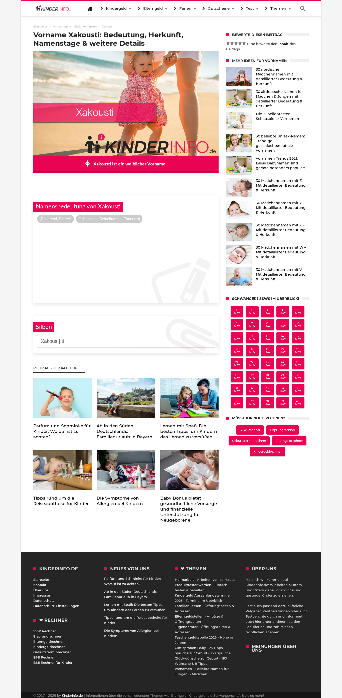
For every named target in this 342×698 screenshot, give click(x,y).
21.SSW (237, 364)
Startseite (41, 580)
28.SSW (267, 377)
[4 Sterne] (240, 43)
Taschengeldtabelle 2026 (196, 637)
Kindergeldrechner (267, 451)
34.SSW (283, 390)
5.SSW (298, 312)
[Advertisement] (126, 263)
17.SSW (252, 351)
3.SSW (267, 312)
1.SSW (237, 312)
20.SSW (298, 351)
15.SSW (298, 338)
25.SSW (298, 364)
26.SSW (237, 377)
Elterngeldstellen (189, 616)
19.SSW (283, 351)
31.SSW (237, 390)
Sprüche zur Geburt (191, 653)
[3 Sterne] (236, 43)
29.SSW (283, 377)
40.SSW (298, 403)
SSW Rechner (250, 430)
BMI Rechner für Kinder (52, 663)
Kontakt (39, 585)
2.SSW (252, 312)
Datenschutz (44, 601)
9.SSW (283, 325)
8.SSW (267, 325)
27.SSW (252, 377)
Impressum (43, 595)
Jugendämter (186, 627)
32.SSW (252, 390)
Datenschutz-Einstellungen (56, 606)
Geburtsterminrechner (249, 441)
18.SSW (267, 351)
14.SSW (283, 338)
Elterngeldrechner (289, 441)
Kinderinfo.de (72, 696)
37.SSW (252, 403)
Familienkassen (188, 606)
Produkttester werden (193, 585)
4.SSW (283, 312)
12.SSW (252, 338)
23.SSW (267, 364)
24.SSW (283, 364)
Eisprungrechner (282, 430)
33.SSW (267, 390)
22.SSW (252, 364)
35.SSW (298, 390)
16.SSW (237, 351)
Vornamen (183, 669)
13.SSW (267, 338)
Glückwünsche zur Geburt (196, 658)
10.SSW (298, 325)
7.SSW (252, 325)
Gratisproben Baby (190, 648)
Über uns (41, 590)
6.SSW (237, 325)
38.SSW (267, 403)
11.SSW (237, 338)
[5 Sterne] (244, 43)
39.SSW (283, 403)
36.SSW (237, 403)
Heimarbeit (184, 580)
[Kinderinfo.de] (53, 8)
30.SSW (298, 377)
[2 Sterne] (232, 43)
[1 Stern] (228, 43)
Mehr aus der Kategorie (57, 368)
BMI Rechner (44, 657)
